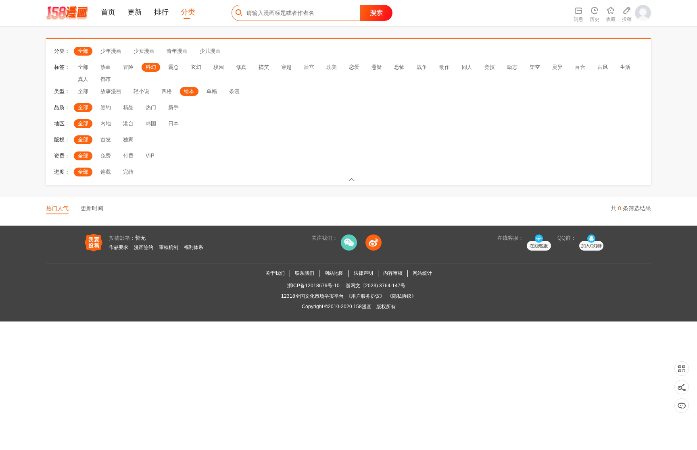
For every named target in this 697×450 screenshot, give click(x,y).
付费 (128, 156)
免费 (105, 156)
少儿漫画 (210, 51)
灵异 (557, 67)
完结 (128, 172)
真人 (83, 79)
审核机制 (168, 247)
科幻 (151, 67)
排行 (161, 12)
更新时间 (92, 208)
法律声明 (363, 273)
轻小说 (141, 91)
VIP (150, 156)
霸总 (173, 67)
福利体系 (193, 247)
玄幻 (196, 67)
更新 (134, 12)
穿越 (286, 67)
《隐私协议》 (401, 296)
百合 (580, 67)
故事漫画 (110, 91)
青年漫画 (177, 51)
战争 (422, 67)
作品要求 (118, 247)
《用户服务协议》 (365, 296)
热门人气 (57, 208)
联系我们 (304, 273)
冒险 (128, 67)
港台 (128, 123)
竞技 (489, 67)
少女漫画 (144, 51)
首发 (105, 140)
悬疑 (376, 67)
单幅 (212, 91)
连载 (105, 172)
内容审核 (393, 273)
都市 (105, 79)
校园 (218, 67)
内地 (105, 123)
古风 (602, 67)
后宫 (309, 67)
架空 (535, 67)
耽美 (331, 67)
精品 (128, 107)
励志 (512, 67)
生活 (625, 67)
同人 (467, 67)
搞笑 (264, 67)
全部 (83, 51)
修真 (241, 67)
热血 (105, 67)
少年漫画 (110, 51)
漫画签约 (143, 247)
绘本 (189, 91)
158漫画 (362, 306)
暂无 (140, 238)
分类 (188, 12)
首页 (108, 12)
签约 (105, 107)
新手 (173, 107)
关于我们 (275, 273)
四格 (166, 91)
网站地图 (334, 273)
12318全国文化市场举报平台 (312, 296)
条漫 (234, 91)
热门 (151, 107)
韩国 (151, 123)
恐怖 (399, 67)
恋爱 (354, 67)
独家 (128, 140)
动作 (444, 67)
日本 (173, 123)
